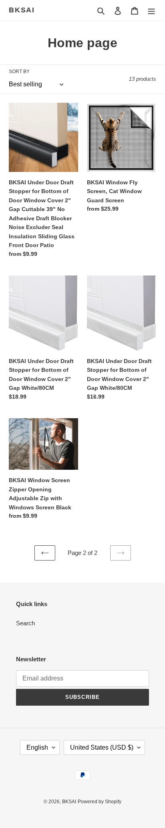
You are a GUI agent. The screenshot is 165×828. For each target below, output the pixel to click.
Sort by (19, 71)
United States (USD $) (101, 747)
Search (25, 623)
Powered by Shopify (99, 801)
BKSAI (22, 10)
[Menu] (151, 10)
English (37, 747)
